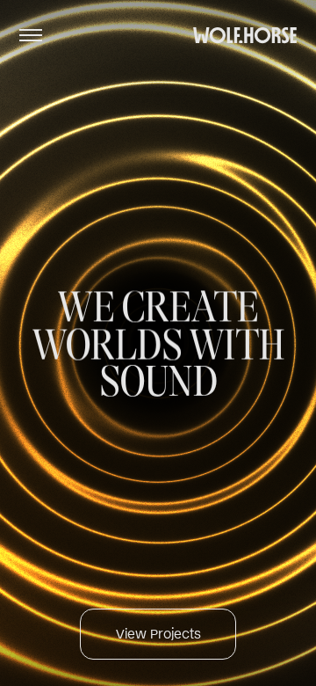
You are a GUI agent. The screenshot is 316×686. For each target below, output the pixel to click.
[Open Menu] (30, 35)
